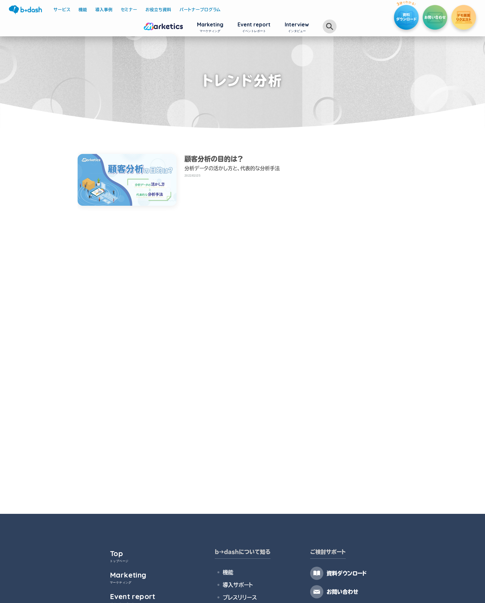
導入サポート (238, 584)
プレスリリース (240, 597)
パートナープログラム (200, 10)
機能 (228, 572)
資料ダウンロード (347, 573)
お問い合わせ (342, 591)
